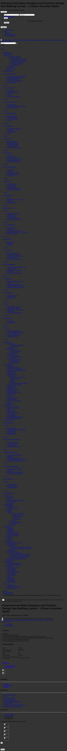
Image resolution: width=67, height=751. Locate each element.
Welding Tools (8, 318)
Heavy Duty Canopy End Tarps (16, 559)
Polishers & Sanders (13, 174)
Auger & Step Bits (12, 157)
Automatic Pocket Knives (14, 455)
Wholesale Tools (9, 71)
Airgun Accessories (19, 515)
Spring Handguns (15, 359)
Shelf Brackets (11, 399)
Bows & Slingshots (15, 522)
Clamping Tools (8, 126)
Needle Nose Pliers (13, 218)
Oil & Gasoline (11, 581)
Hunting (9, 512)
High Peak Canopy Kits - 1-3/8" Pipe (21, 547)
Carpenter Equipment (10, 113)
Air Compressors (12, 227)
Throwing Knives (9, 493)
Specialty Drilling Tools (14, 161)
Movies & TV (11, 579)
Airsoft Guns (7, 342)
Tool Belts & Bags (12, 119)
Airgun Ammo (18, 516)
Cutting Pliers (11, 215)
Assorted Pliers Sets (13, 213)
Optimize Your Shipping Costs (12, 706)
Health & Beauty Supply (14, 384)
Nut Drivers (10, 271)
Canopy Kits (10, 545)
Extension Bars (11, 268)
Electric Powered (12, 349)
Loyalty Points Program (10, 700)
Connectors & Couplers (14, 230)
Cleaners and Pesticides (14, 368)
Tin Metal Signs (8, 561)
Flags (8, 409)
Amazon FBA (8, 703)
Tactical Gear (8, 526)
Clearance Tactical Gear (17, 62)
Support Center (8, 30)
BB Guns (16, 518)
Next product (9, 667)
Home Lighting (11, 386)
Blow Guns (10, 229)
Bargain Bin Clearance (13, 56)
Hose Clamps (11, 185)
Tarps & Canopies (9, 541)
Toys (5, 583)
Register (6, 22)
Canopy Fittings (11, 544)
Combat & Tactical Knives (14, 469)
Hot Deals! (10, 66)
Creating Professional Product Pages (14, 705)
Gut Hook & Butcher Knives (15, 472)
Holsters (9, 537)
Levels (9, 198)
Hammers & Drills (12, 233)
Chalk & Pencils (12, 116)
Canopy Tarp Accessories (14, 542)
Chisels (9, 283)
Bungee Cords (11, 105)
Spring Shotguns (15, 362)
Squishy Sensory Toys (13, 586)
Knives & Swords (9, 420)
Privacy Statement (9, 36)
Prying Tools (7, 239)
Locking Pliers (11, 216)
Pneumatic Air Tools (9, 225)
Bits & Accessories (12, 253)
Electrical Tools (11, 371)
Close (2, 749)
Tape (8, 402)
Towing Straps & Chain (14, 307)
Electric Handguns (15, 351)
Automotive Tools (9, 88)
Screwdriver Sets (12, 257)
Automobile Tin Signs (13, 563)
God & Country (11, 569)
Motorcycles (10, 578)
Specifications (10, 625)
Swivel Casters (11, 297)
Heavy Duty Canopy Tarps (14, 553)
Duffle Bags (10, 531)
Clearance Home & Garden (18, 59)
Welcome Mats (11, 415)
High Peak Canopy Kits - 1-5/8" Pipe (21, 548)
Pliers (5, 211)
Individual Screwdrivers (14, 254)
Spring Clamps (11, 131)
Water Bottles (11, 525)
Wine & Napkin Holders (14, 418)
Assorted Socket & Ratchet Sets (16, 267)
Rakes (12, 380)
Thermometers (11, 414)
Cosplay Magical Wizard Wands (16, 429)
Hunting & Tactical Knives (11, 466)
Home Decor (7, 405)
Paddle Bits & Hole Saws (14, 158)
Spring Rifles (14, 361)
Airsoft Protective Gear (16, 345)
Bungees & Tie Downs (10, 102)
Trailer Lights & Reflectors (14, 312)
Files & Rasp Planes (13, 79)
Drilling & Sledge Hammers (15, 287)
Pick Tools (10, 243)
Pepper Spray (11, 501)
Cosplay (6, 425)
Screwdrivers (8, 250)
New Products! (8, 53)
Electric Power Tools (10, 167)
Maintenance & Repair (13, 96)
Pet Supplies (11, 585)
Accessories (10, 90)
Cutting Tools (8, 138)
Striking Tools (8, 278)
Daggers (9, 470)
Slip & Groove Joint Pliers (14, 219)
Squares (9, 201)
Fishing (9, 510)
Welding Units (11, 322)
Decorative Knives (12, 442)
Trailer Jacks (11, 311)
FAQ (5, 31)
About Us (7, 33)
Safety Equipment (12, 117)
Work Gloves (11, 403)
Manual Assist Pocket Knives (15, 461)
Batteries (9, 365)
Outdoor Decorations (13, 412)
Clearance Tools (15, 65)
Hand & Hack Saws (13, 144)
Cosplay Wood (11, 434)
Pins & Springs (11, 187)
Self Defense (7, 496)
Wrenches (7, 328)
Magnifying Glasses (13, 389)
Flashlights (10, 373)
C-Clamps (10, 130)
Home (5, 52)
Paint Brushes (11, 393)
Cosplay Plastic (11, 431)
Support (3, 27)
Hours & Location (9, 714)
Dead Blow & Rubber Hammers (16, 286)
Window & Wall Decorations (15, 417)
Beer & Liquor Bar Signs (14, 564)
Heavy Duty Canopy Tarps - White (20, 556)
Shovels (12, 381)
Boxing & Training (12, 507)
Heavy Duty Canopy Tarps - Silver (20, 554)
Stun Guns (10, 503)
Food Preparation (12, 374)
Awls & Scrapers (12, 141)
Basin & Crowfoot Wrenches (15, 332)
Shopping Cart (8, 685)
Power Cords (11, 395)
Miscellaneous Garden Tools (18, 383)
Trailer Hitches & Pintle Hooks (16, 310)
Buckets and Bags (12, 367)
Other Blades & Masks (13, 446)
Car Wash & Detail (12, 92)
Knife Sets (10, 456)
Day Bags (10, 529)
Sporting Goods (8, 504)
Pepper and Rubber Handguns (16, 500)
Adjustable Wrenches (13, 331)
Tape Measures (11, 202)
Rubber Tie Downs (12, 107)
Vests (8, 540)
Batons (9, 499)
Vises (8, 133)
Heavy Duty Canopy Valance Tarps (17, 557)
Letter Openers (11, 445)
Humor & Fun (11, 573)
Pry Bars (9, 245)
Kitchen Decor (11, 411)
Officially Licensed (12, 355)
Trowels (9, 120)
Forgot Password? (9, 16)
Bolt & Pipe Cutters (12, 143)
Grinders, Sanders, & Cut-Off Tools (17, 232)
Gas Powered (11, 354)
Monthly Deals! (11, 68)
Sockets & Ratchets (9, 264)
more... (6, 85)
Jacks (9, 95)
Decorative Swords (12, 443)
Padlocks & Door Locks (14, 392)
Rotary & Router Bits (13, 160)
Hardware (7, 181)
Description (9, 624)
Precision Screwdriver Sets (15, 256)
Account (3, 11)
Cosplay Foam (11, 428)
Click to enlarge (6, 621)
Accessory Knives (9, 422)
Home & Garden (8, 364)
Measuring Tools (8, 195)
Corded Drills (11, 170)
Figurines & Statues (13, 408)
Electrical (10, 93)
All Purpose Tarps (12, 551)
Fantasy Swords (12, 484)
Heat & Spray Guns (12, 172)
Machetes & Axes (9, 479)
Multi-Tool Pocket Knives (14, 458)
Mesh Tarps (10, 560)
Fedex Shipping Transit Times (12, 702)
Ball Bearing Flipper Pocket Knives (17, 459)
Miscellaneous (8, 208)
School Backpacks (12, 398)
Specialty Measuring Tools (14, 199)
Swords (6, 482)
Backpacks (10, 528)
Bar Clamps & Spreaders (14, 128)
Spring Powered (12, 358)
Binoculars (10, 506)
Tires (8, 298)
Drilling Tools (8, 153)
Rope (8, 396)
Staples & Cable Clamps (14, 401)
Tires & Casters (8, 293)
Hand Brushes (11, 82)
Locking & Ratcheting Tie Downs (16, 106)
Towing (6, 304)
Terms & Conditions (10, 34)
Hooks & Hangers (12, 184)
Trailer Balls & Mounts (13, 308)
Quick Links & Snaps (13, 188)
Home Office (10, 387)
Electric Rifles (14, 352)
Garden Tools (11, 376)
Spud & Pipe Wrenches (14, 335)
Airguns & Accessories (17, 513)
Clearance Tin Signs (16, 63)
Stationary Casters (12, 295)
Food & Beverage (12, 567)
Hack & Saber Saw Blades (15, 81)
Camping (10, 509)
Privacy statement (9, 699)
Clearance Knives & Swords (18, 60)
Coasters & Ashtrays (13, 406)
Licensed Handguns (16, 357)
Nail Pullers (10, 242)
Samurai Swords (12, 487)
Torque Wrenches (12, 336)
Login (6, 18)
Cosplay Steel (11, 432)
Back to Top (5, 663)
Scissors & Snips (12, 146)
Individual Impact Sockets (14, 270)
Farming (9, 566)
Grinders (9, 171)
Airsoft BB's (10, 348)
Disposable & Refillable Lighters (16, 370)
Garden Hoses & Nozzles (17, 377)
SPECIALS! (7, 55)
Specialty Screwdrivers (14, 259)
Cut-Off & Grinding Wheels (15, 78)
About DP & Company (10, 694)
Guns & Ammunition (13, 572)
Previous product (10, 666)
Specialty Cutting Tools (14, 147)
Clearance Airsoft (15, 58)
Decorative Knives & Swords (12, 439)
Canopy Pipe (11, 550)
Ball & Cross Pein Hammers (15, 281)
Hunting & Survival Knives (14, 473)
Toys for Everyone (12, 588)
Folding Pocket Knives (10, 452)
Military (9, 576)
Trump (9, 69)
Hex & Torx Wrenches (13, 333)
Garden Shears (14, 379)
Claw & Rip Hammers (13, 284)
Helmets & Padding (12, 535)
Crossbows (13, 523)
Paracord (10, 538)
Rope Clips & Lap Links (14, 190)
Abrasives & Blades (9, 73)
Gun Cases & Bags (12, 534)
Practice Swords (12, 486)
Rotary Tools (10, 175)
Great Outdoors (11, 570)
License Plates (11, 575)
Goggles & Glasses (12, 532)
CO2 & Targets (14, 346)
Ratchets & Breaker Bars (14, 273)
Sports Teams (11, 582)
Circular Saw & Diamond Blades (16, 76)
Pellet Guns (17, 519)
